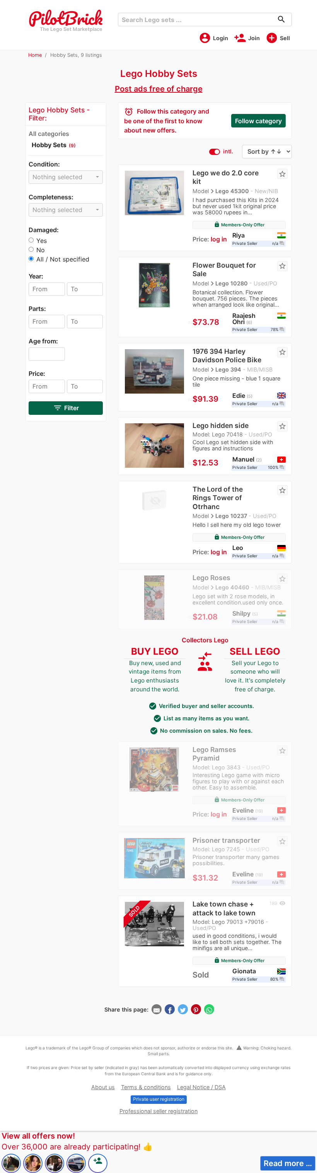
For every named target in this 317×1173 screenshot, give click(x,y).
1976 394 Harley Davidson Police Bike (227, 355)
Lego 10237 (231, 516)
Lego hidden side (221, 425)
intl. (228, 151)
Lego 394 (228, 369)
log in (219, 239)
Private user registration (158, 1099)
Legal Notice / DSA (201, 1087)
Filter (66, 408)
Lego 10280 (231, 283)
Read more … (288, 1163)
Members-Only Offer (239, 224)
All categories (49, 134)
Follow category (258, 121)
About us (103, 1087)
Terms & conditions (146, 1087)
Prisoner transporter (226, 840)
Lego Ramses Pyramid (214, 753)
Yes (41, 240)
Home (35, 55)
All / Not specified (62, 259)
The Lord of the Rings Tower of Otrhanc (218, 498)
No (40, 250)
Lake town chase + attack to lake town (224, 908)
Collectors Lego (205, 640)
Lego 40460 (232, 587)
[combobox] (66, 177)
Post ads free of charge (159, 88)
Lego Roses (211, 578)
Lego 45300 (232, 191)
